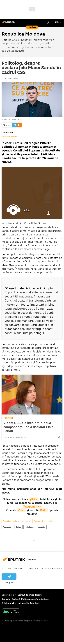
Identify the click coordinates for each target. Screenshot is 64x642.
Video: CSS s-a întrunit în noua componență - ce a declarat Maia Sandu (28, 427)
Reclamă (16, 599)
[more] (59, 437)
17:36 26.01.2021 (10, 78)
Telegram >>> (32, 506)
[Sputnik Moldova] (9, 23)
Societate (26, 521)
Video (21, 510)
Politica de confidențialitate (35, 599)
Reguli (38, 594)
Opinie (18, 527)
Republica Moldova (11, 521)
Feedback (35, 603)
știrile (33, 499)
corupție (41, 527)
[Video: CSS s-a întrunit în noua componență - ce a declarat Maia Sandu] (32, 394)
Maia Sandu (29, 527)
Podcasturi (38, 521)
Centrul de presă (26, 594)
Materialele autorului (10, 136)
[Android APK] (11, 612)
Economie (33, 568)
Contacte (6, 599)
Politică (8, 418)
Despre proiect (9, 594)
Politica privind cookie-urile (15, 603)
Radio (43, 510)
